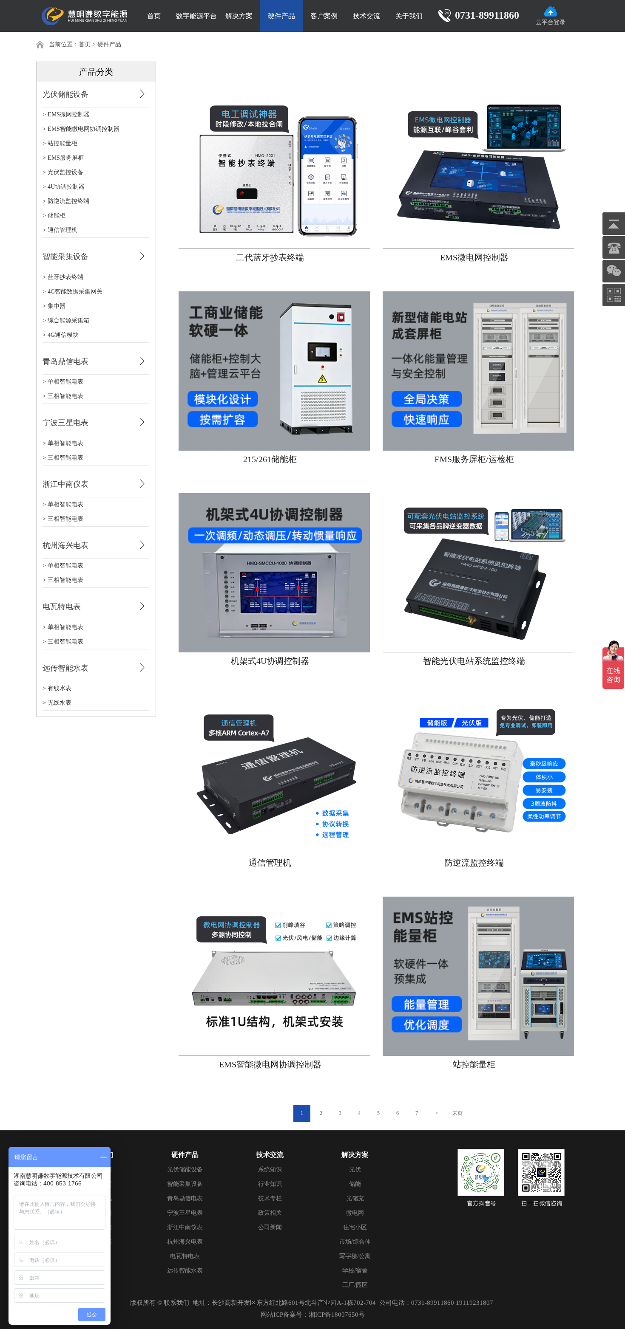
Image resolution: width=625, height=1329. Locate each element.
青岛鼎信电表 (65, 361)
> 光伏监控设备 (63, 172)
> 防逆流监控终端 (66, 201)
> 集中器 (54, 306)
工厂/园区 (355, 1285)
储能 (355, 1184)
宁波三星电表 (65, 422)
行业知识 (270, 1184)
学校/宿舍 (355, 1270)
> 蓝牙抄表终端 (63, 277)
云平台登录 (550, 22)
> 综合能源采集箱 (66, 320)
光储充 (355, 1198)
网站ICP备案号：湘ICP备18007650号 (313, 1314)
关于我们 (409, 16)
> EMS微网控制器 (66, 114)
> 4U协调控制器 (64, 186)
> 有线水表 (57, 688)
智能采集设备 (65, 256)
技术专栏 (270, 1198)
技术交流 (366, 16)
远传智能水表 (65, 668)
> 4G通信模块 (61, 335)
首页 (154, 16)
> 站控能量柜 (60, 143)
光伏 (355, 1169)
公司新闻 (270, 1227)
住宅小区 (355, 1227)
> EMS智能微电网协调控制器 (81, 129)
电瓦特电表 (62, 606)
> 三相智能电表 (63, 396)
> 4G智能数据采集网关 (72, 291)
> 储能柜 (54, 215)
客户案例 (324, 16)
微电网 (355, 1213)
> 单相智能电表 (63, 381)
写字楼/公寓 (355, 1256)
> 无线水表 (57, 703)
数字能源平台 (196, 16)
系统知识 (270, 1169)
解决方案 (239, 16)
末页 (457, 1113)
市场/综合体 (355, 1242)
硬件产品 (281, 16)
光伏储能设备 (65, 94)
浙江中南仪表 (65, 484)
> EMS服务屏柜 (63, 158)
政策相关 (270, 1213)
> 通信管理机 (60, 230)
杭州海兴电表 (65, 545)
